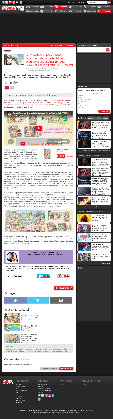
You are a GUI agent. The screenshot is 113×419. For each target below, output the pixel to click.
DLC (39, 351)
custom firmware (21, 400)
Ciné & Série (63, 11)
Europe (21, 351)
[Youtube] (10, 2)
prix (66, 351)
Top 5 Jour (82, 118)
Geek (51, 11)
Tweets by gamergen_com (86, 271)
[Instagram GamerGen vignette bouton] (63, 277)
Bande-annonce (56, 349)
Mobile (93, 7)
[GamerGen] (13, 8)
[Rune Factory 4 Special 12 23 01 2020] (25, 232)
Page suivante (62, 287)
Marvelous (39, 349)
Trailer (65, 349)
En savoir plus (104, 111)
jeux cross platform (21, 390)
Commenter (67, 368)
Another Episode (57, 351)
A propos (40, 386)
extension (46, 351)
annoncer (24, 161)
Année (105, 118)
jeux (17, 388)
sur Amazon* (65, 156)
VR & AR (107, 7)
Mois (99, 118)
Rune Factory (29, 349)
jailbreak (18, 384)
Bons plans (91, 11)
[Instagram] (13, 2)
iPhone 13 (63, 384)
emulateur (19, 402)
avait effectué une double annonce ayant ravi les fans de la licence (38, 101)
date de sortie (12, 351)
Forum (107, 11)
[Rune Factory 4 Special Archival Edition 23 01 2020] (59, 232)
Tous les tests (105, 263)
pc (16, 394)
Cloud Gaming (33, 11)
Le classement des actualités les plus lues (96, 151)
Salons (79, 11)
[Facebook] (3, 2)
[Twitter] (6, 2)
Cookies (40, 392)
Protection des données (45, 390)
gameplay (19, 396)
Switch (7, 50)
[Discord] (17, 2)
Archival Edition (31, 351)
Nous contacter (42, 384)
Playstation (34, 7)
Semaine (91, 118)
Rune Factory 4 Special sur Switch (91, 90)
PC (81, 7)
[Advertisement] (56, 327)
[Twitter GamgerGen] (43, 276)
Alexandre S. (54, 68)
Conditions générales (44, 388)
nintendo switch (20, 386)
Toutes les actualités (103, 207)
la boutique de (23, 201)
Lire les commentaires (49, 368)
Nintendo (63, 7)
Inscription (71, 2)
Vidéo (46, 349)
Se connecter (80, 2)
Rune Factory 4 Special (14, 349)
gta (17, 392)
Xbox (51, 7)
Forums (84, 384)
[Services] (21, 2)
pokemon (19, 398)
